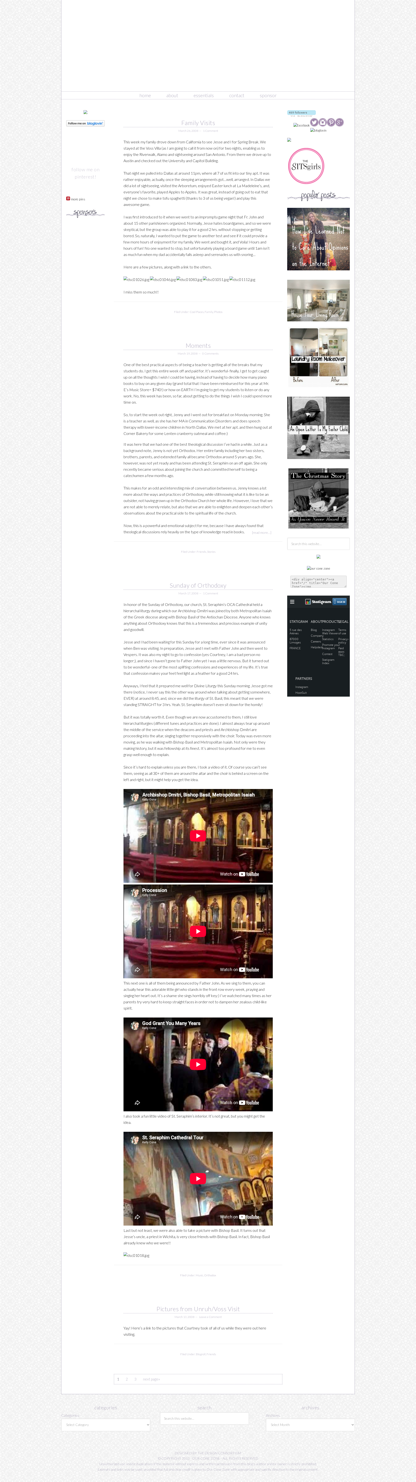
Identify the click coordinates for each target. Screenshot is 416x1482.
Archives (273, 1415)
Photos (218, 312)
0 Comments (210, 353)
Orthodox (210, 1275)
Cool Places (197, 312)
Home (145, 95)
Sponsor (268, 95)
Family (209, 312)
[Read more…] (261, 532)
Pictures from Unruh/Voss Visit (198, 1308)
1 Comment (210, 131)
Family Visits (198, 122)
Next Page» (151, 1379)
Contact (236, 95)
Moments (198, 345)
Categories (70, 1415)
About (172, 95)
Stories (211, 551)
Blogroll (201, 1354)
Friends (201, 551)
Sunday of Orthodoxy (198, 585)
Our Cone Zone (208, 45)
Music (199, 1275)
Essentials (204, 95)
